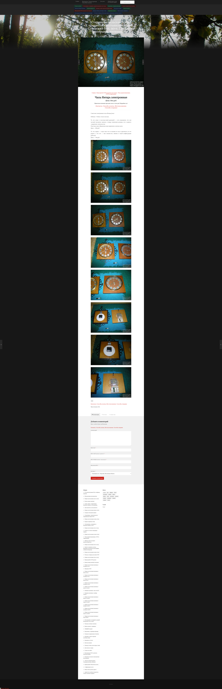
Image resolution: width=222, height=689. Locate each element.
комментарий (94, 430)
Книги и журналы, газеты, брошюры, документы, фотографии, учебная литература (91, 548)
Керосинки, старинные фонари (114, 6)
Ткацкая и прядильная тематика (128, 6)
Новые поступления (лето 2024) (92, 544)
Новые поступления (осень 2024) (92, 534)
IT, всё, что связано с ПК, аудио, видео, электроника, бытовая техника (107, 13)
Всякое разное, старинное (123, 10)
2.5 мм (104, 492)
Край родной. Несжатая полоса (91, 664)
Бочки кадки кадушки (89, 501)
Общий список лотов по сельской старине (112, 2)
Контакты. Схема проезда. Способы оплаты (89, 2)
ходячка (104, 500)
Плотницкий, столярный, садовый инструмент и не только (94, 6)
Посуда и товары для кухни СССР (92, 554)
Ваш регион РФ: (94, 465)
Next (143, 62)
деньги (104, 496)
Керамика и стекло (112, 10)
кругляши (112, 496)
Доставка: (93, 471)
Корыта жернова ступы (90, 521)
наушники (109, 498)
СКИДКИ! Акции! (88, 628)
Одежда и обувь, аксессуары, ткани (99, 10)
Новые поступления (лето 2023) (92, 557)
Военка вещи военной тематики (92, 562)
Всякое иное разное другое (90, 669)
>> (92, 401)
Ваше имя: (93, 447)
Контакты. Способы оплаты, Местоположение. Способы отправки (111, 107)
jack (107, 492)
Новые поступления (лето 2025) (92, 527)
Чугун (115, 492)
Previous (79, 62)
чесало (109, 500)
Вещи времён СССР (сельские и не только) (83, 10)
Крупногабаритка (90, 8)
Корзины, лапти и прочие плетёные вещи (104, 8)
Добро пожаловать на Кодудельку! (111, 20)
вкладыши (105, 494)
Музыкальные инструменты (91, 496)
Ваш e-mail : (98, 453)
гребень (109, 494)
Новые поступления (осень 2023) (92, 552)
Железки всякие (126, 8)
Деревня (111, 492)
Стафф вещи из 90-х (89, 667)
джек (108, 496)
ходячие (113, 498)
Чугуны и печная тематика (80, 8)
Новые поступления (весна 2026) (92, 510)
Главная (77, 1)
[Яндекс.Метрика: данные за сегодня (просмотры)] (4, 688)
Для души (102, 1)
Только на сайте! (78, 6)
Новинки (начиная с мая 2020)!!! (92, 590)
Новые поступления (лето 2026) (92, 498)
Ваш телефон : (99, 459)
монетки (116, 496)
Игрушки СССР (88, 568)
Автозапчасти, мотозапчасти (91, 507)
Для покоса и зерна (117, 8)
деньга (114, 494)
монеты (104, 498)
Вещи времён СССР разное (90, 559)
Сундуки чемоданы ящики (90, 512)
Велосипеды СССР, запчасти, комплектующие (83, 13)
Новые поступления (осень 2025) (92, 519)
